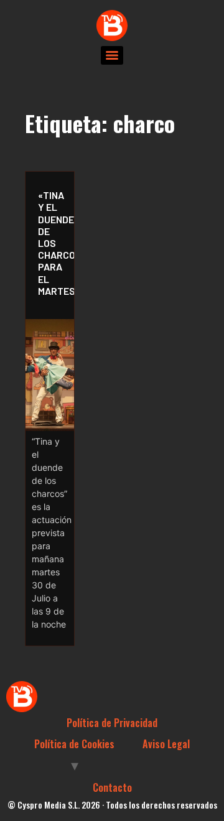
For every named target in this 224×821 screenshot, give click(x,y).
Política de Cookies (74, 743)
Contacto (112, 787)
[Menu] (112, 55)
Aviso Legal (166, 743)
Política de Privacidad (112, 722)
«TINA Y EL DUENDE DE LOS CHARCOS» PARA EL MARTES (53, 243)
